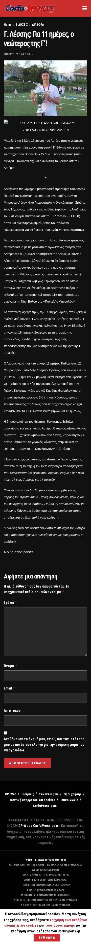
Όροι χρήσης (73, 794)
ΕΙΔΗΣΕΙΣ (22, 24)
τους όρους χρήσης (60, 925)
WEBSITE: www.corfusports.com (46, 859)
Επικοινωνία (69, 800)
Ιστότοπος (12, 711)
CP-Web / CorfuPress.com (38, 826)
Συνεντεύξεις (49, 794)
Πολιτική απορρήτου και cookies (32, 800)
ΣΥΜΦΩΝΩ (47, 937)
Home (8, 24)
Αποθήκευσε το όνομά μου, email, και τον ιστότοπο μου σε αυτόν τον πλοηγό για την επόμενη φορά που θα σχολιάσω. (44, 744)
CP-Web (10, 794)
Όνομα (10, 665)
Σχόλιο (10, 602)
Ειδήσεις (27, 794)
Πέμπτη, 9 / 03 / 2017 (19, 54)
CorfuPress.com (45, 806)
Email (9, 688)
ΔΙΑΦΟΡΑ (38, 24)
